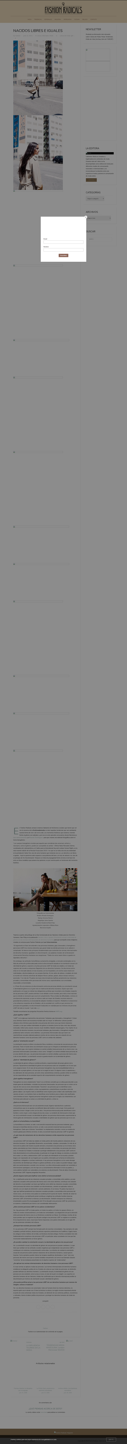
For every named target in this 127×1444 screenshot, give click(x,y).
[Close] (85, 217)
